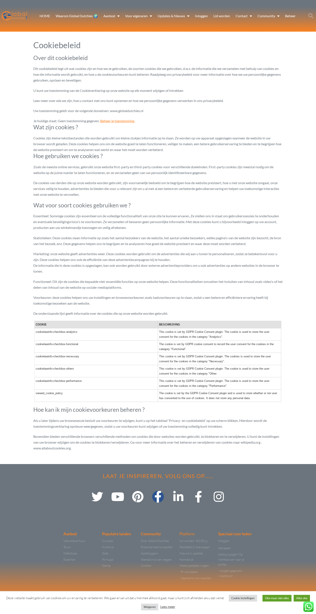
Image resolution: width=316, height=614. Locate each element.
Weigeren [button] (150, 607)
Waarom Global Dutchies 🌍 (77, 16)
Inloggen (201, 16)
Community (266, 16)
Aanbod (109, 16)
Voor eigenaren (136, 16)
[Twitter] (97, 497)
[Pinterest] (138, 497)
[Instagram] (218, 497)
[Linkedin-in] (178, 497)
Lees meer (167, 607)
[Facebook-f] (158, 497)
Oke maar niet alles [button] (277, 598)
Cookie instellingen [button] (243, 598)
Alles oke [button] (301, 598)
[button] (311, 16)
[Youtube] (117, 497)
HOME (45, 16)
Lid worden (221, 16)
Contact (242, 16)
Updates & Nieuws (171, 16)
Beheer (290, 16)
